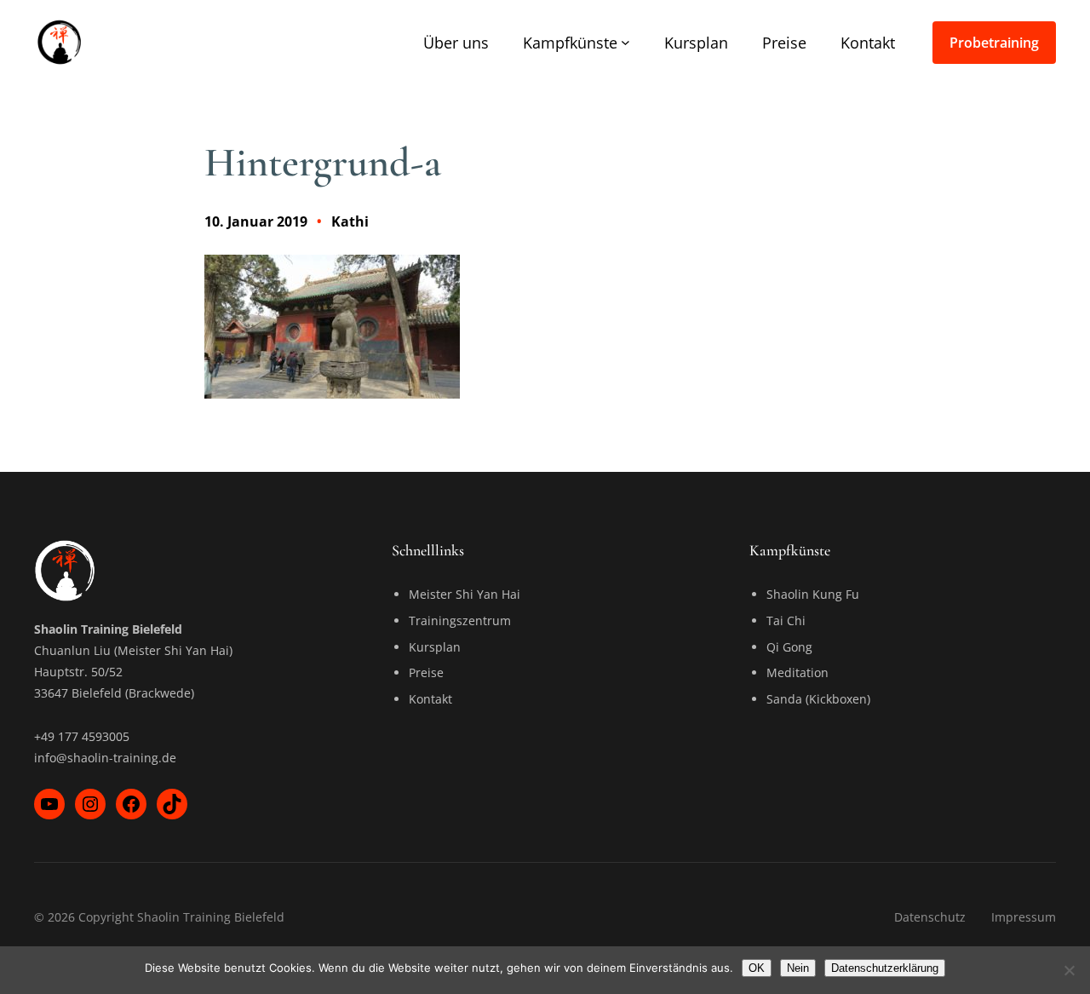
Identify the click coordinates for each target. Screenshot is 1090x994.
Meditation (797, 672)
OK (757, 968)
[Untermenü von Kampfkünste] (625, 42)
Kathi (350, 221)
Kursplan (435, 647)
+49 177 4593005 (81, 736)
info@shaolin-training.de (105, 758)
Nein (798, 968)
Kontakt (430, 699)
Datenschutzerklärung (884, 968)
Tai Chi (786, 620)
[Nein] (1068, 970)
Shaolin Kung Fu (812, 594)
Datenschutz (930, 917)
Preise (426, 672)
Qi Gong (789, 647)
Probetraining (994, 42)
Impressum (1023, 917)
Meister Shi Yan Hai (464, 594)
